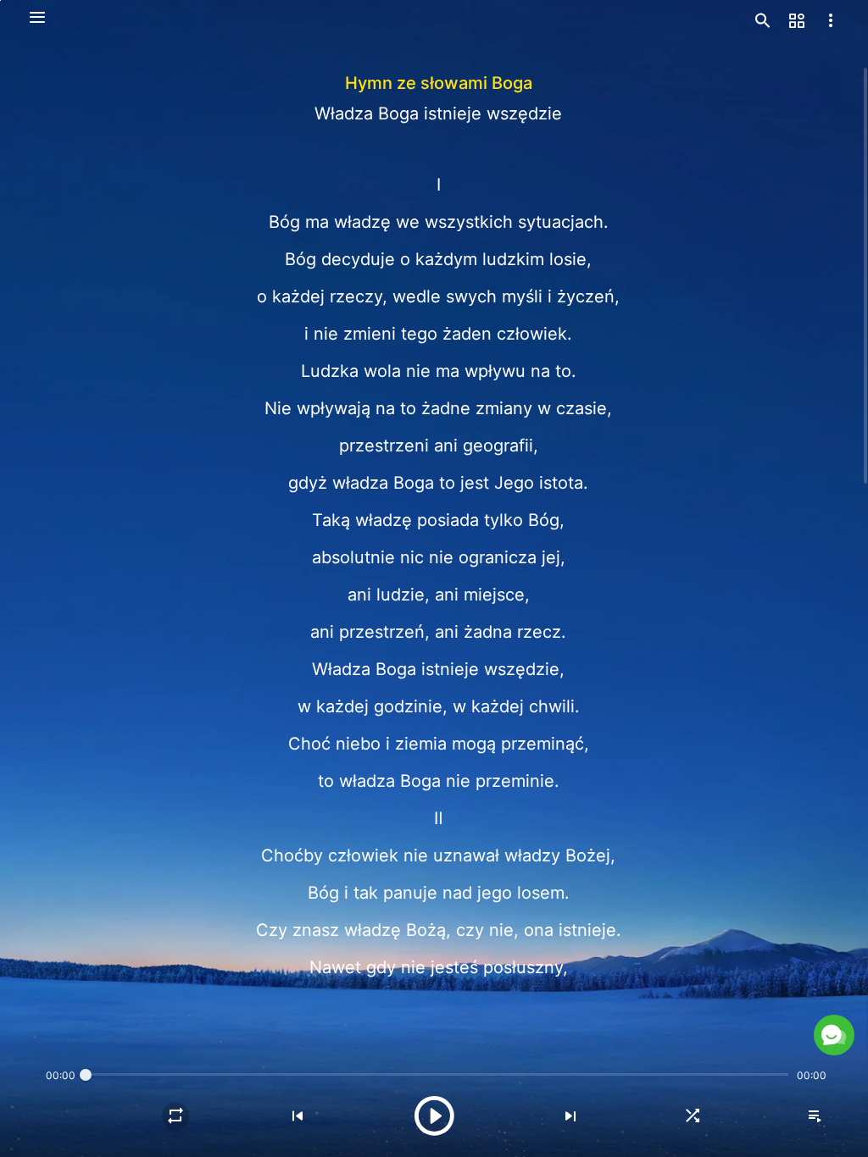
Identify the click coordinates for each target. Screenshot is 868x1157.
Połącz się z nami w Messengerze (685, 1008)
